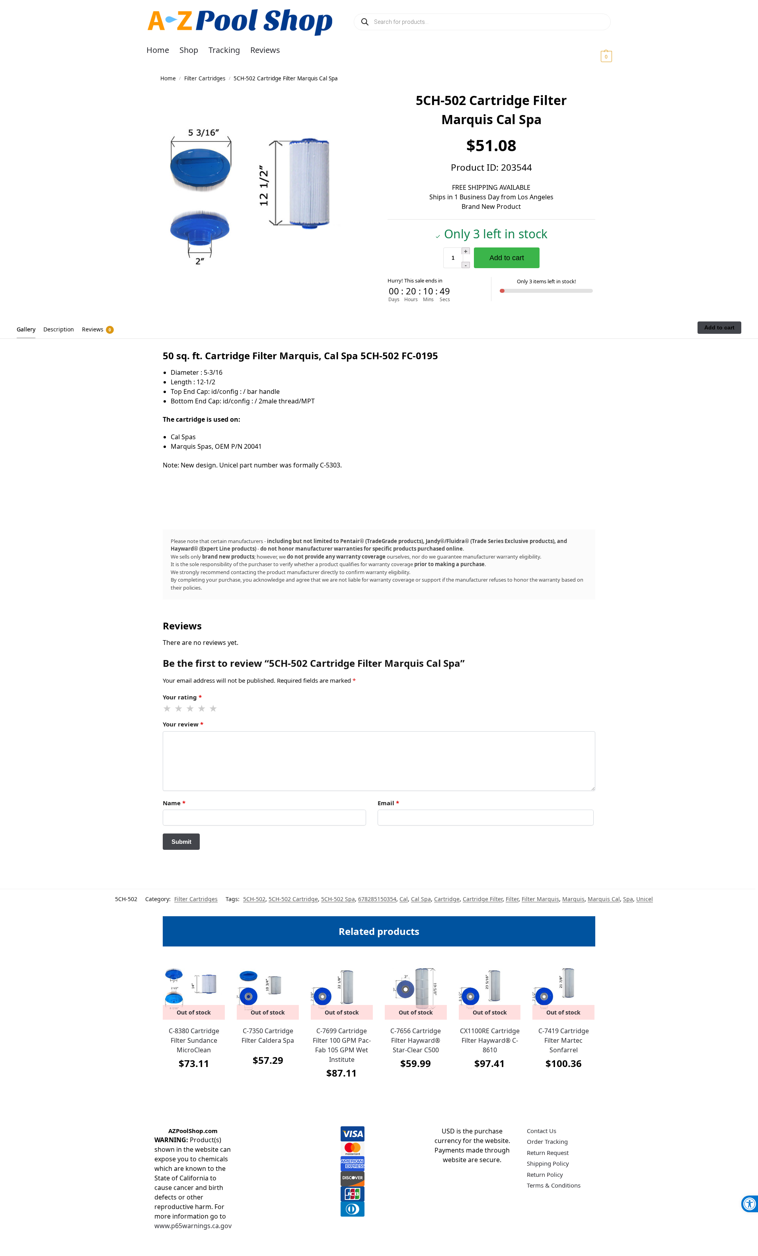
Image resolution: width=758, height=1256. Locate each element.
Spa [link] (628, 899)
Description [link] (58, 329)
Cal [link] (403, 899)
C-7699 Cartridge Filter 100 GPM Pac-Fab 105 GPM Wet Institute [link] (342, 1045)
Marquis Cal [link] (604, 899)
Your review (183, 724)
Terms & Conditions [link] (554, 1185)
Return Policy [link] (545, 1174)
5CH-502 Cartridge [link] (293, 899)
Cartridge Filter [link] (483, 899)
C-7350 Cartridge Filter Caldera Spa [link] (268, 1035)
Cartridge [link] (447, 899)
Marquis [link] (573, 899)
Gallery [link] (26, 329)
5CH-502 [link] (254, 899)
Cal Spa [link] (421, 899)
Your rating (182, 697)
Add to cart (506, 258)
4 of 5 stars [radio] (202, 708)
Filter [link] (512, 899)
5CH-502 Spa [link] (338, 899)
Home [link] (168, 78)
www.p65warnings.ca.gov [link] (193, 1225)
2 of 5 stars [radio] (179, 708)
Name (174, 803)
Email (388, 803)
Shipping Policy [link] (548, 1163)
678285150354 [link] (377, 899)
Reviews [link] (96, 329)
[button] (596, 56)
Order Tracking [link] (547, 1141)
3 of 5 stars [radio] (190, 708)
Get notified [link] (193, 1083)
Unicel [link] (644, 899)
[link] (749, 1204)
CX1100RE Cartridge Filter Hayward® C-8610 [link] (490, 1040)
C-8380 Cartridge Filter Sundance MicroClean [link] (194, 1040)
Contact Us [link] (541, 1131)
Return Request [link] (548, 1153)
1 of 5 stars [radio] (167, 708)
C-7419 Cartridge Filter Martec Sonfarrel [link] (563, 1040)
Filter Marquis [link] (540, 899)
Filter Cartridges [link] (204, 78)
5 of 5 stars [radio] (213, 708)
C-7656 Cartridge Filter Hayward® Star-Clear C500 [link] (415, 1040)
